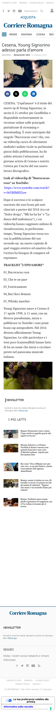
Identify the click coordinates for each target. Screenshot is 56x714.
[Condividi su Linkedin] (33, 94)
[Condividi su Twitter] (16, 94)
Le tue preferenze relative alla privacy (31, 700)
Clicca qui (23, 410)
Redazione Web (21, 55)
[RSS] (38, 665)
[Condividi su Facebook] (7, 94)
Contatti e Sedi (14, 680)
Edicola (37, 684)
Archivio (6, 55)
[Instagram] (14, 11)
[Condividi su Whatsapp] (25, 94)
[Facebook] (3, 11)
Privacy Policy (22, 684)
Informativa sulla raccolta (18, 706)
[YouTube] (20, 11)
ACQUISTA (28, 17)
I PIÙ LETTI (17, 419)
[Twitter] (8, 11)
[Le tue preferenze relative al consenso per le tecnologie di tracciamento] (51, 709)
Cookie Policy (42, 680)
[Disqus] (28, 560)
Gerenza (28, 680)
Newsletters (31, 11)
